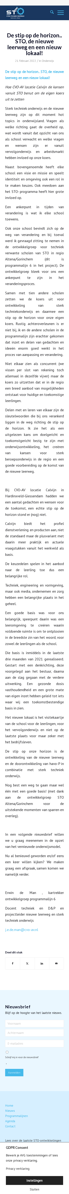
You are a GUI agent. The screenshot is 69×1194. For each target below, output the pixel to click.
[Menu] (59, 12)
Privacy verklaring (17, 1168)
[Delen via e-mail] (56, 963)
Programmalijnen (16, 1116)
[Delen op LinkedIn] (42, 963)
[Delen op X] (27, 963)
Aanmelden (14, 1072)
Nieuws (10, 1111)
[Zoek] (50, 12)
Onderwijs (48, 61)
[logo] (28, 12)
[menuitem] (50, 12)
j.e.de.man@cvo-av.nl (21, 929)
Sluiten (34, 1189)
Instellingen (34, 1180)
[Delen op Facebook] (12, 963)
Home (9, 1105)
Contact (10, 1126)
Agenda (10, 1121)
